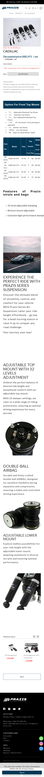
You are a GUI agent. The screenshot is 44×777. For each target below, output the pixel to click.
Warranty (6, 748)
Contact (6, 740)
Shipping (6, 750)
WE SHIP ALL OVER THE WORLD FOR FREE (21, 2)
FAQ (5, 738)
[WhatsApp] (19, 709)
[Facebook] (5, 709)
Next (38, 636)
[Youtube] (15, 709)
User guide (7, 736)
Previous (34, 636)
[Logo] (10, 8)
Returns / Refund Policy (12, 753)
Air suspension (30, 13)
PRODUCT (19, 13)
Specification (23, 74)
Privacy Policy (28, 769)
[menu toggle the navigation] (40, 8)
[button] (26, 8)
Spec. (5, 74)
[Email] (41, 748)
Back (22, 677)
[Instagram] (10, 709)
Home (11, 13)
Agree (22, 772)
